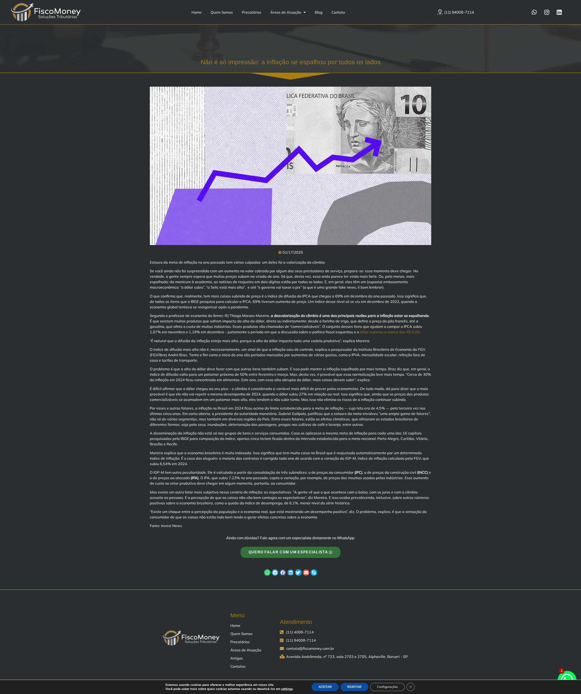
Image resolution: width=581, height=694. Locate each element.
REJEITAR (354, 687)
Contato (338, 12)
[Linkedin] (559, 12)
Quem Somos (222, 12)
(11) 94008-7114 (459, 12)
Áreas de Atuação (285, 12)
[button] (267, 572)
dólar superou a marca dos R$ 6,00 (390, 332)
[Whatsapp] (534, 12)
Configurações (387, 687)
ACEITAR (325, 687)
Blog (319, 12)
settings (287, 689)
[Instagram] (546, 12)
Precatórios (251, 12)
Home (197, 12)
